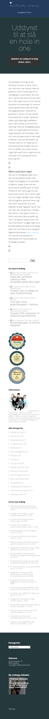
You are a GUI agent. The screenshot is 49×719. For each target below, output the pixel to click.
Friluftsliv (13, 455)
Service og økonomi (18, 475)
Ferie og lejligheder (17, 451)
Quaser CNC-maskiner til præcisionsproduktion (24, 314)
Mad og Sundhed (17, 471)
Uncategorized (16, 494)
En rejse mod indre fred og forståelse (25, 566)
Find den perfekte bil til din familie (23, 536)
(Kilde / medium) (32, 232)
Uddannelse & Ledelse (19, 486)
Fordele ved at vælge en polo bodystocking (24, 292)
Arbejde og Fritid (16, 432)
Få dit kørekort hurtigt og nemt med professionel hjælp (24, 562)
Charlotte (28, 59)
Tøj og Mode (15, 482)
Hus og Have (15, 463)
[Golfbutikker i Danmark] (9, 163)
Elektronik (14, 448)
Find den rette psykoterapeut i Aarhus (24, 303)
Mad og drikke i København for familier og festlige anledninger (22, 554)
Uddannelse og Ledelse (19, 490)
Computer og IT (16, 444)
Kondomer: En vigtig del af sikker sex (24, 593)
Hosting (13, 459)
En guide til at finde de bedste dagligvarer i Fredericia (22, 581)
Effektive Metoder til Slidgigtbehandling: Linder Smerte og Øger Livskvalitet (19, 682)
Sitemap (12, 709)
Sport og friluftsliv (17, 479)
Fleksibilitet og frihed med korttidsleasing (20, 617)
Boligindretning (16, 440)
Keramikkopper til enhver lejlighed (25, 324)
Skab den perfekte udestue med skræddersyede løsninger (25, 279)
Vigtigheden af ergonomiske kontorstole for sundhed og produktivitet (21, 574)
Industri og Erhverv (17, 467)
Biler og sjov (15, 436)
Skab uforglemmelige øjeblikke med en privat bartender (24, 588)
